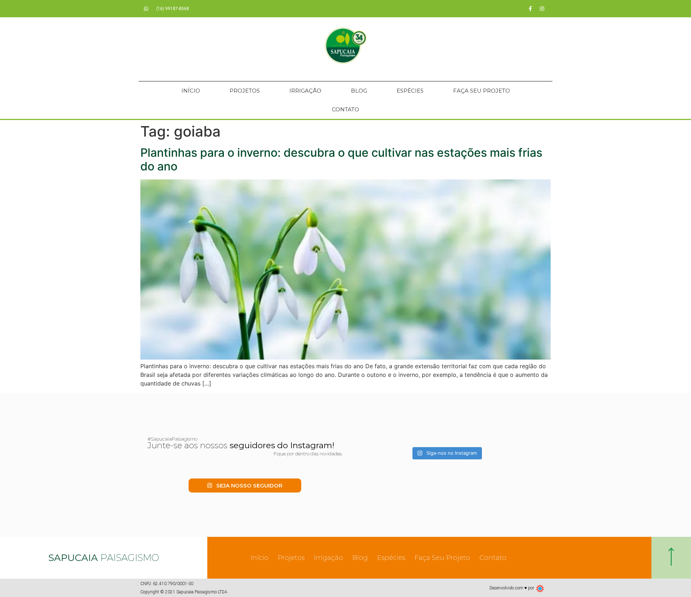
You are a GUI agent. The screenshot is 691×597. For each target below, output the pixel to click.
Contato (345, 109)
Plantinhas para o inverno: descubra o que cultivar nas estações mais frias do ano (341, 159)
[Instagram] (542, 9)
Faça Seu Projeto (481, 90)
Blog (359, 90)
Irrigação (305, 90)
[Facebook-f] (530, 9)
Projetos (245, 90)
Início (190, 90)
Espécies (410, 90)
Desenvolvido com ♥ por (511, 588)
